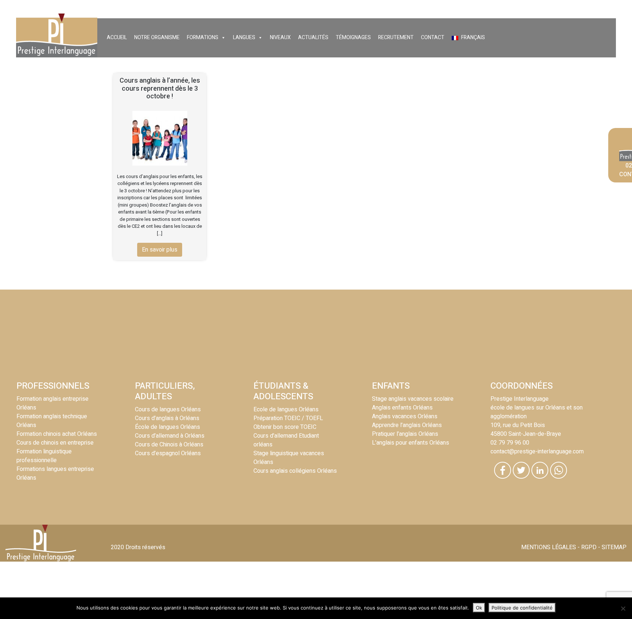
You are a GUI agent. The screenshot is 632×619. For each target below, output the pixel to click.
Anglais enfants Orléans (402, 407)
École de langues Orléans (167, 427)
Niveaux (280, 37)
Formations (202, 37)
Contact (432, 37)
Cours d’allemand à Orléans (169, 435)
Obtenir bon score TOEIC (284, 427)
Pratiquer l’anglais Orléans (405, 434)
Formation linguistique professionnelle (44, 456)
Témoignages (353, 37)
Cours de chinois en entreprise (55, 442)
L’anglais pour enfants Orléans (410, 442)
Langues (244, 37)
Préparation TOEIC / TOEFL (288, 418)
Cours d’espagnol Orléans (168, 453)
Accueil (117, 37)
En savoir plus (159, 249)
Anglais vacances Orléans (404, 416)
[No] (623, 608)
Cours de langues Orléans (168, 409)
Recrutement (396, 37)
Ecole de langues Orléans (286, 409)
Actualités (313, 37)
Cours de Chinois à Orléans (169, 444)
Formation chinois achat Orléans (56, 434)
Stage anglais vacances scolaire (413, 399)
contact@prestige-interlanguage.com (537, 451)
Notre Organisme (157, 37)
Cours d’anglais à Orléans (167, 418)
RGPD (589, 547)
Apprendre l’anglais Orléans (407, 425)
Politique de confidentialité (522, 608)
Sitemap (614, 547)
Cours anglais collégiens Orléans (295, 471)
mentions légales (548, 547)
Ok (479, 608)
